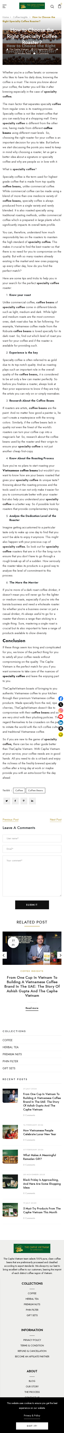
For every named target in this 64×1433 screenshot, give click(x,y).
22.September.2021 (43, 49)
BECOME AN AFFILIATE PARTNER (32, 1356)
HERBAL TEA (11, 1047)
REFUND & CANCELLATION (32, 1351)
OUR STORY (32, 1386)
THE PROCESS (32, 1392)
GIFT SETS (9, 1068)
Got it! (32, 1426)
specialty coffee (14, 676)
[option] (32, 968)
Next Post (55, 820)
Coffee (19, 790)
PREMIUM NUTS (12, 1054)
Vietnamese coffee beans (20, 470)
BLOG (32, 1381)
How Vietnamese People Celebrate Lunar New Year (39, 1132)
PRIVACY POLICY (32, 1340)
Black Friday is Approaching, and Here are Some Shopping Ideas (42, 1184)
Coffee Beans (35, 790)
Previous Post (10, 820)
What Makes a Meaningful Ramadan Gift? (39, 1157)
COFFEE (7, 1040)
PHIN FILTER (10, 1061)
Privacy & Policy (32, 1415)
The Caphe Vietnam (19, 49)
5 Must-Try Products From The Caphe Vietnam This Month (42, 1210)
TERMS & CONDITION (32, 1345)
